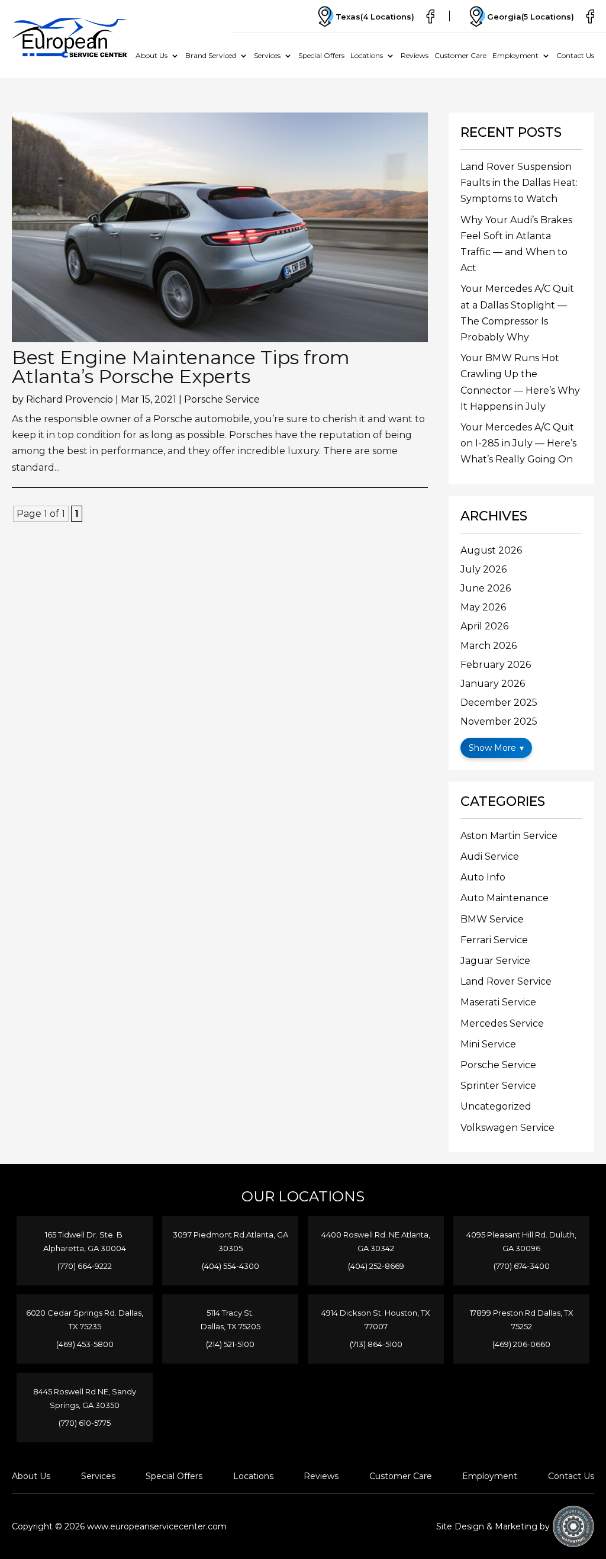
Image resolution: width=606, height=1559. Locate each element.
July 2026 (483, 569)
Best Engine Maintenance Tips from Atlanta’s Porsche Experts (181, 367)
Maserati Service (498, 1002)
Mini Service (488, 1044)
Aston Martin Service (508, 835)
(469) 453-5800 (85, 1344)
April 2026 (484, 626)
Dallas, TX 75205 (230, 1326)
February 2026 (495, 664)
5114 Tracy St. (230, 1312)
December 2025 (498, 702)
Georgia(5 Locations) (530, 16)
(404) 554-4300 (230, 1266)
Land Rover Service (506, 981)
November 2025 (498, 721)
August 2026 (491, 550)
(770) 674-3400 (522, 1266)
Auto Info (482, 877)
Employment (515, 55)
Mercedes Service (502, 1023)
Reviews (414, 55)
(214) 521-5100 (230, 1344)
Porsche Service (222, 399)
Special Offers (321, 55)
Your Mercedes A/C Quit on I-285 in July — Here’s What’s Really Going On (518, 443)
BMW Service (492, 919)
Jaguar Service (495, 960)
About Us (151, 55)
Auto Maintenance (504, 898)
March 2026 (488, 645)
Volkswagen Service (507, 1127)
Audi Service (489, 856)
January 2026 (492, 683)
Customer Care (460, 55)
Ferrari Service (494, 940)
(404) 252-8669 (376, 1266)
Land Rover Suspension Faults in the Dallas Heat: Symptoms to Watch (519, 182)
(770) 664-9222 (84, 1266)
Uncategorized (495, 1106)
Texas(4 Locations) (375, 16)
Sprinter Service (498, 1085)
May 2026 (483, 607)
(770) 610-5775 (85, 1423)
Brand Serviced (210, 55)
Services (267, 55)
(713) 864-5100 (376, 1344)
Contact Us (575, 55)
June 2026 (485, 588)
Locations (366, 55)
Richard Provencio (69, 399)
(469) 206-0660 (521, 1344)
